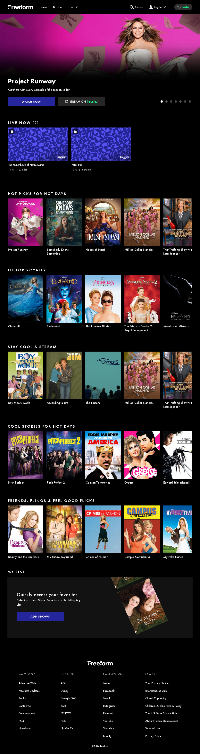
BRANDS (67, 673)
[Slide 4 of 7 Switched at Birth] (175, 101)
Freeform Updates (29, 691)
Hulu (63, 721)
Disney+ (65, 691)
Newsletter (25, 728)
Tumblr (107, 698)
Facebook (109, 691)
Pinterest (108, 713)
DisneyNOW (68, 698)
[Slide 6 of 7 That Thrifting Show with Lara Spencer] (185, 101)
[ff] (20, 7)
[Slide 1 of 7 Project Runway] (161, 101)
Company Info (27, 713)
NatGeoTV (67, 728)
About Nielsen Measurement (161, 721)
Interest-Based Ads (156, 691)
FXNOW (66, 713)
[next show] (193, 61)
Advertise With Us (29, 683)
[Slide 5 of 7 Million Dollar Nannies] (180, 101)
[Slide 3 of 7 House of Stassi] (171, 101)
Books (22, 698)
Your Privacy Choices (157, 683)
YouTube (108, 721)
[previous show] (7, 61)
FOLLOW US (112, 673)
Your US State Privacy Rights (162, 713)
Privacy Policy (153, 736)
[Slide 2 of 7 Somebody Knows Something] (166, 101)
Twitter (107, 683)
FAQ (21, 721)
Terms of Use (152, 728)
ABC (63, 683)
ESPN (64, 706)
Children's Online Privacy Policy (163, 706)
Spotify (107, 736)
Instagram (109, 706)
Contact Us (25, 706)
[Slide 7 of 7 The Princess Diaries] (190, 101)
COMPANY (27, 673)
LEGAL (150, 673)
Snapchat (108, 728)
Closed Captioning (156, 698)
